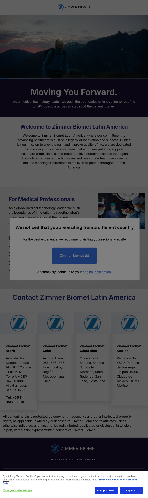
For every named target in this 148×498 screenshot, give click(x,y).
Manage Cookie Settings (17, 490)
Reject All (131, 490)
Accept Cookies (106, 490)
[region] (74, 484)
